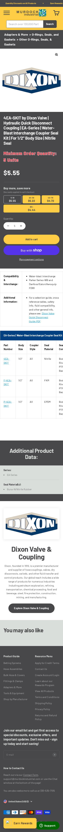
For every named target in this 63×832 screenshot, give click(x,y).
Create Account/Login (47, 675)
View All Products (44, 691)
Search (50, 23)
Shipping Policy (43, 703)
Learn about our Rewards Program (44, 683)
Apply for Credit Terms (47, 662)
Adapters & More (16, 34)
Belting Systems (12, 662)
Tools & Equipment (14, 693)
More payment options (31, 259)
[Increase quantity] (21, 225)
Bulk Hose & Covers (14, 675)
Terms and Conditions (47, 697)
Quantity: (8, 218)
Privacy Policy (42, 709)
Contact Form (30, 774)
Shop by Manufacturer (15, 699)
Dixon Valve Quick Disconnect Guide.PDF (41, 317)
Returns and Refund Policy (46, 717)
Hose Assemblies (13, 668)
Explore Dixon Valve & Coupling (31, 608)
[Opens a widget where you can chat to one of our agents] (47, 825)
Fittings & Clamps (13, 681)
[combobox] (24, 24)
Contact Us (41, 668)
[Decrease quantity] (8, 225)
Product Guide (12, 656)
